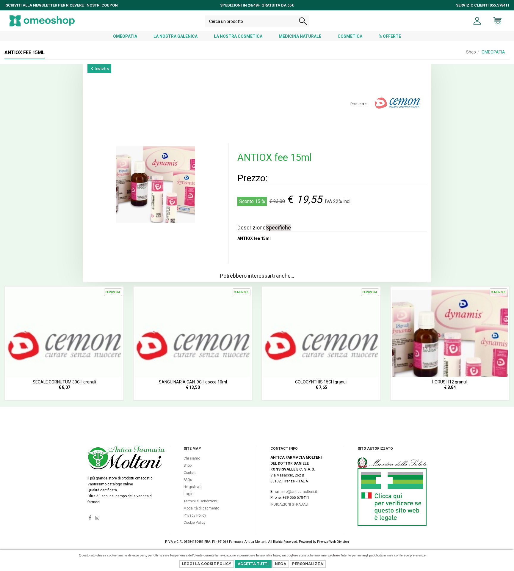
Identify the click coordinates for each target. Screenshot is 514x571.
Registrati (193, 486)
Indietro (102, 69)
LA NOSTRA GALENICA (175, 36)
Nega (280, 563)
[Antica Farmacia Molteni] (42, 20)
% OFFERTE (390, 36)
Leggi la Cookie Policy (206, 563)
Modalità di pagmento (201, 508)
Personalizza (307, 563)
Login (189, 493)
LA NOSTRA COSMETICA (238, 36)
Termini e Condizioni (200, 501)
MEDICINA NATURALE (300, 36)
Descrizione (251, 227)
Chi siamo (192, 458)
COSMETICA (350, 36)
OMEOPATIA (125, 36)
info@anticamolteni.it (299, 492)
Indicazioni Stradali (289, 504)
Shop (471, 52)
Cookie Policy (195, 522)
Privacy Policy (195, 515)
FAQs (188, 480)
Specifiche (278, 227)
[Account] (477, 21)
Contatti (190, 473)
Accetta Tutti (253, 563)
